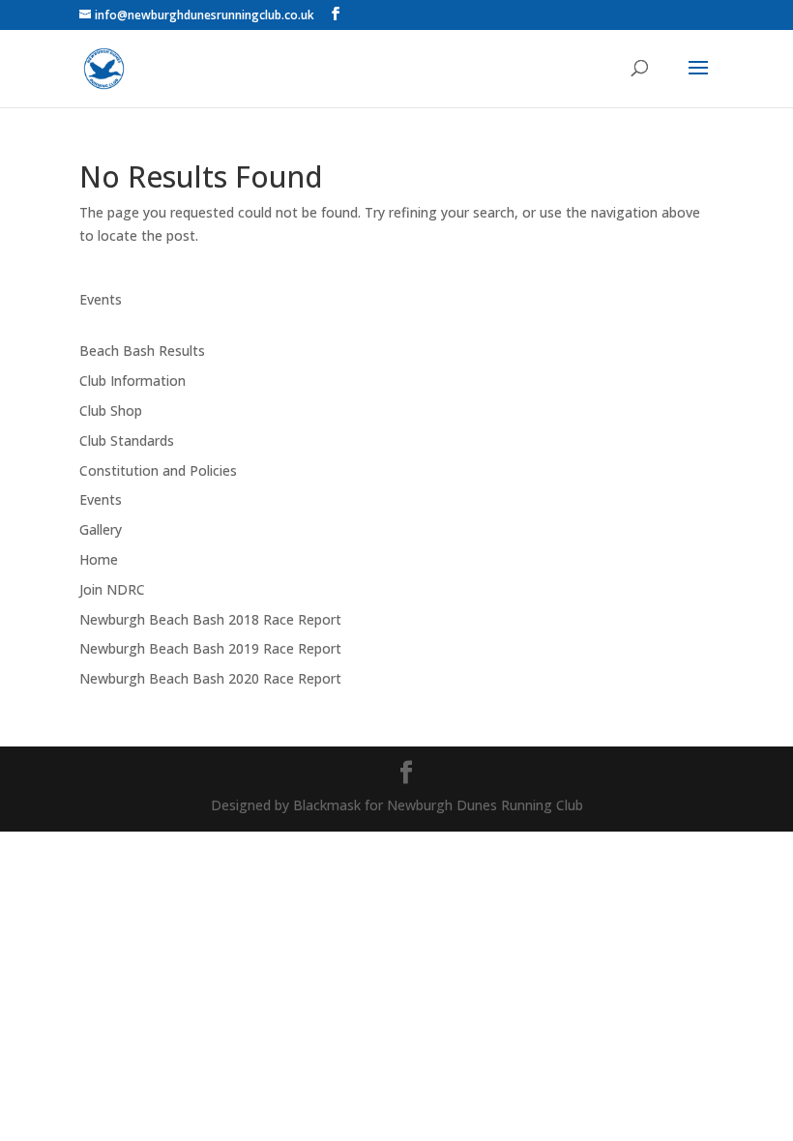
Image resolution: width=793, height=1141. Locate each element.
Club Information (132, 380)
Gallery (100, 529)
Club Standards (126, 440)
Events (100, 299)
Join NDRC (112, 589)
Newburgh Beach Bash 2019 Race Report (210, 648)
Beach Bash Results (142, 350)
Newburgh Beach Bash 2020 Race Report (210, 678)
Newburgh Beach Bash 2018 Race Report (210, 619)
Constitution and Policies (158, 470)
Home (98, 559)
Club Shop (110, 410)
